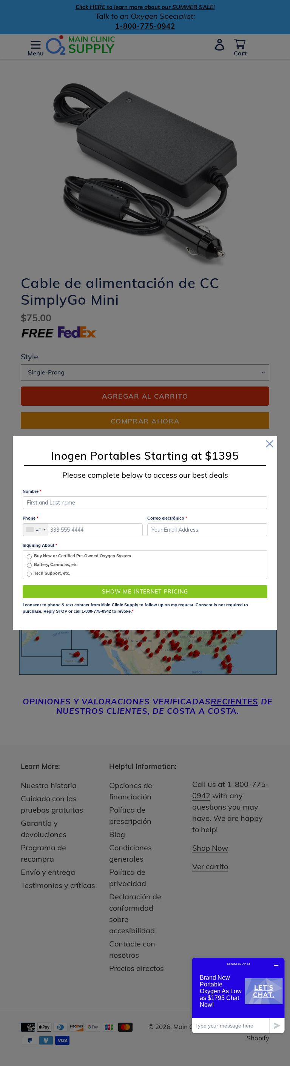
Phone (30, 518)
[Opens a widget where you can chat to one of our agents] (238, 995)
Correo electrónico (167, 518)
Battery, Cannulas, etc (55, 564)
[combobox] (35, 530)
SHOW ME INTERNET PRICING (145, 591)
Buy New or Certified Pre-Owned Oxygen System (82, 556)
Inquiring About (40, 545)
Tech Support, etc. (52, 573)
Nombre (32, 491)
